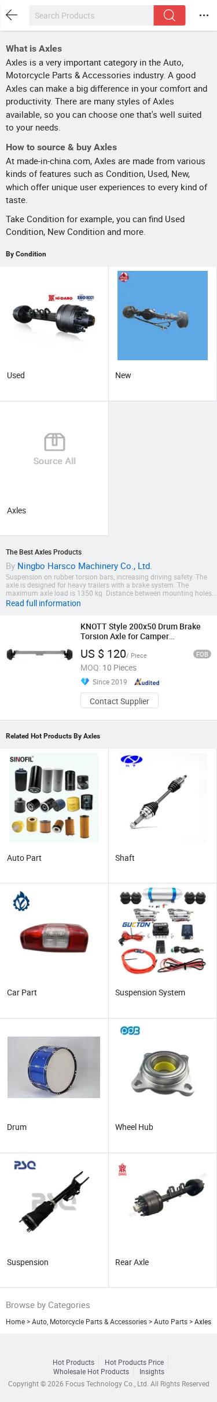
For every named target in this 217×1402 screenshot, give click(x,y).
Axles (16, 510)
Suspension (28, 1261)
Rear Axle (132, 1261)
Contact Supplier (119, 701)
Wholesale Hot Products (91, 1371)
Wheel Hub (134, 1126)
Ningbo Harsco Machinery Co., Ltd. (84, 565)
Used (16, 375)
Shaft (125, 857)
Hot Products (73, 1362)
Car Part (22, 992)
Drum (17, 1126)
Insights (151, 1371)
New (123, 375)
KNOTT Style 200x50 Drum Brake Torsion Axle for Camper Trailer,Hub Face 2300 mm (140, 636)
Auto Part (24, 857)
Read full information (43, 602)
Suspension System (150, 992)
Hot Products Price (134, 1362)
